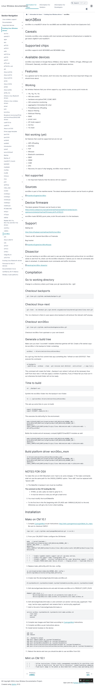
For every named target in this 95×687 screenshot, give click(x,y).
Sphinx (14, 684)
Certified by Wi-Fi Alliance (10, 271)
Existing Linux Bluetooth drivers (12, 260)
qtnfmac (6, 185)
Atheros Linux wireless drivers (11, 102)
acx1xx (6, 33)
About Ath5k (8, 84)
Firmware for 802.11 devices (8, 265)
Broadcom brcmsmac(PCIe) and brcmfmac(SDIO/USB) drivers (12, 117)
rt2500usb (7, 199)
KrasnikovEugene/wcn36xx (36, 195)
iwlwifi (6, 149)
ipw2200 (6, 137)
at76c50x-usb (8, 66)
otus (5, 179)
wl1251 (6, 245)
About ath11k (8, 75)
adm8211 (7, 36)
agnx (5, 39)
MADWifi (6, 164)
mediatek (7, 167)
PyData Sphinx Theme (81, 683)
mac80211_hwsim (9, 161)
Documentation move (9, 269)
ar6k (5, 51)
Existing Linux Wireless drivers (10, 29)
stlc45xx (6, 228)
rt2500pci (7, 197)
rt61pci (6, 211)
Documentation (7, 22)
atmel (5, 106)
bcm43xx (7, 112)
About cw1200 (8, 128)
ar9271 (6, 60)
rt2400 (6, 191)
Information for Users (31, 6)
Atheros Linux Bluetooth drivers (11, 97)
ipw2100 (6, 134)
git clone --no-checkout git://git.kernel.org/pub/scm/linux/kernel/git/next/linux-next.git (60, 310)
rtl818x (6, 217)
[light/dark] (87, 9)
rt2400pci (7, 194)
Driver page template (10, 131)
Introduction (7, 146)
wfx (5, 237)
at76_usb (7, 63)
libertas (6, 155)
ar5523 (6, 48)
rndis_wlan (7, 188)
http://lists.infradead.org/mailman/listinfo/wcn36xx (43, 232)
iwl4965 (6, 143)
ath (5, 69)
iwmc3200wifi (8, 152)
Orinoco (6, 176)
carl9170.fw (7, 122)
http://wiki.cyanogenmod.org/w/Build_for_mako (76, 524)
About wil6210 (8, 240)
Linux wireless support (9, 19)
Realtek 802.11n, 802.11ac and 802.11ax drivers (11, 223)
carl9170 (6, 125)
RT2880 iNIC (8, 208)
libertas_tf (7, 158)
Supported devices (8, 25)
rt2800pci (7, 202)
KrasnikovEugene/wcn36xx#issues (39, 245)
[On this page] (91, 6)
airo (5, 42)
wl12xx (6, 248)
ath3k (6, 81)
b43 (5, 109)
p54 (5, 182)
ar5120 (6, 45)
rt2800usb (7, 205)
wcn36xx (7, 234)
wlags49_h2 (8, 254)
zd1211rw (7, 257)
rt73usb (6, 214)
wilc (5, 243)
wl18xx (6, 251)
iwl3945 (6, 140)
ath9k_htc (7, 93)
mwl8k (6, 173)
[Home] (26, 14)
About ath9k (8, 90)
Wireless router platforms (10, 274)
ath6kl (6, 87)
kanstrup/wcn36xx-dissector (37, 265)
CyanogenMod (40, 524)
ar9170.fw (7, 54)
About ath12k (8, 78)
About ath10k (8, 72)
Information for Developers (59, 6)
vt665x (6, 231)
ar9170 (6, 57)
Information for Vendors (45, 6)
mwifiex (6, 170)
